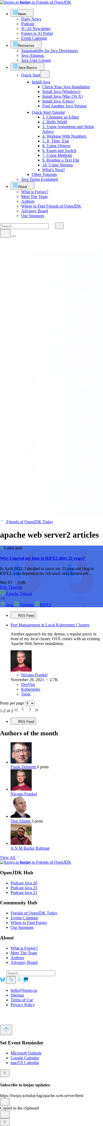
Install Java (41, 82)
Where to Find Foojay (29, 922)
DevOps (28, 684)
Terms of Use (22, 1000)
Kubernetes (30, 689)
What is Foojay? (24, 948)
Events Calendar (24, 918)
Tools (25, 694)
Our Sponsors (22, 927)
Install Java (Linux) (58, 101)
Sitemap (17, 995)
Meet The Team (24, 953)
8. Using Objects (56, 146)
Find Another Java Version (64, 106)
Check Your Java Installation (66, 87)
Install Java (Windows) (61, 91)
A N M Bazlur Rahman (30, 848)
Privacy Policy (23, 1004)
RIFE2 (45, 604)
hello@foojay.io (24, 990)
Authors (17, 957)
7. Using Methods (57, 155)
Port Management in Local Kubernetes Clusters (50, 625)
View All (8, 857)
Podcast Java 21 (24, 892)
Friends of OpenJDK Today (29, 522)
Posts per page (12, 703)
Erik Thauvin (11, 587)
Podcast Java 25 (24, 887)
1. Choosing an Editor (60, 117)
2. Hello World (54, 122)
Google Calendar (25, 1058)
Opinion (27, 604)
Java (10, 604)
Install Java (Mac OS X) (62, 96)
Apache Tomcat (19, 593)
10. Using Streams (57, 165)
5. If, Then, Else (55, 141)
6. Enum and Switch (59, 150)
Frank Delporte (24, 767)
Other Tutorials (44, 174)
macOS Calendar (25, 1062)
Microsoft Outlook (26, 1053)
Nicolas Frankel (34, 675)
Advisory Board (24, 962)
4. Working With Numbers (64, 136)
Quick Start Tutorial (48, 112)
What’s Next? (53, 169)
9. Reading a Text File (60, 160)
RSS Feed (25, 616)
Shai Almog (21, 821)
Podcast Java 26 (24, 883)
